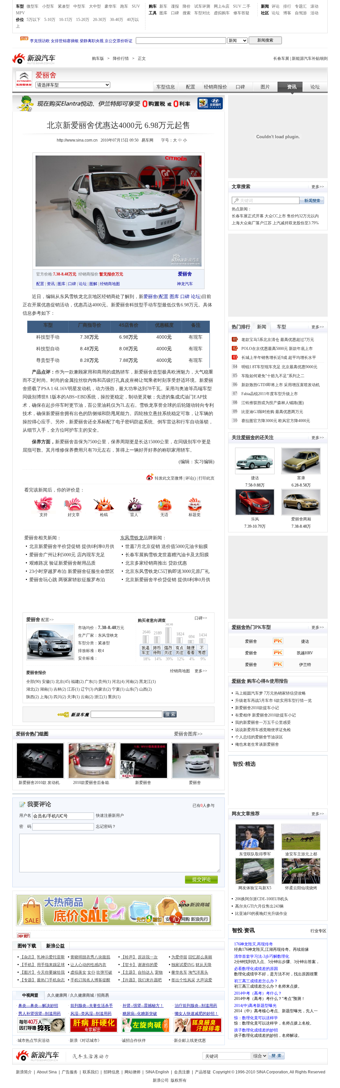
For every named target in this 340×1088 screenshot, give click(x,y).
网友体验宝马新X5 (254, 888)
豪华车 (111, 6)
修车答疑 (241, 13)
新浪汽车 (34, 58)
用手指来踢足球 (51, 964)
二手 (246, 6)
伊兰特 (305, 664)
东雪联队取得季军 (255, 854)
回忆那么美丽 (200, 957)
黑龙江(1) (147, 681)
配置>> (47, 619)
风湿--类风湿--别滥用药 (91, 1013)
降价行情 (121, 58)
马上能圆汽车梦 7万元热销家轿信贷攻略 (270, 693)
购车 (153, 6)
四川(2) (59, 697)
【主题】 (129, 972)
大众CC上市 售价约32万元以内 (292, 216)
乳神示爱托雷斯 (51, 957)
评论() (190, 478)
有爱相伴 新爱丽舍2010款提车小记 (265, 715)
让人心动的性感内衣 (88, 964)
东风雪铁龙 (131, 537)
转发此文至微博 (169, 478)
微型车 (33, 6)
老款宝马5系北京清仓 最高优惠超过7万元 (277, 339)
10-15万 (65, 19)
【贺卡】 (129, 964)
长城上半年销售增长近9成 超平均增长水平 (278, 357)
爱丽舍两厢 (301, 519)
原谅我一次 (148, 957)
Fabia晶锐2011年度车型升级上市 (269, 393)
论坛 (276, 13)
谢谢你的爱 (148, 964)
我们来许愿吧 (150, 980)
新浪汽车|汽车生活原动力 (90, 1056)
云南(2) (87, 697)
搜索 (187, 13)
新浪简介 (24, 1072)
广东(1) (91, 681)
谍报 (175, 6)
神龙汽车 (185, 283)
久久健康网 (57, 995)
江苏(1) (73, 689)
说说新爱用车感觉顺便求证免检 (263, 729)
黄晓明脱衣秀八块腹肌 (90, 957)
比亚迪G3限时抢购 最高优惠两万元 (272, 411)
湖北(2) (32, 689)
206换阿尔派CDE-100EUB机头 (261, 899)
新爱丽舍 (143, 782)
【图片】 (28, 972)
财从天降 (204, 964)
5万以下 (34, 19)
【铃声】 (129, 957)
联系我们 (91, 1072)
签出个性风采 (183, 980)
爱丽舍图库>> (188, 733)
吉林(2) (59, 689)
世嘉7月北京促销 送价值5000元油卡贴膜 (166, 546)
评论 (276, 6)
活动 (314, 13)
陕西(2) (32, 697)
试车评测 (202, 6)
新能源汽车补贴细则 (310, 58)
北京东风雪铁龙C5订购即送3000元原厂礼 (167, 571)
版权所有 (179, 1080)
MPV (20, 13)
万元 (111, 627)
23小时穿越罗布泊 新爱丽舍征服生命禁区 (71, 571)
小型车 (48, 6)
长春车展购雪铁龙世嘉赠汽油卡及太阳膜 (167, 554)
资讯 (292, 86)
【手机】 (28, 964)
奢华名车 (179, 972)
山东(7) (132, 689)
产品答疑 (203, 1072)
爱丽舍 (46, 75)
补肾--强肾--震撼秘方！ (143, 1005)
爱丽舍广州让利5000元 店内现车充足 (67, 554)
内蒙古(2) (102, 689)
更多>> (201, 671)
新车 (163, 6)
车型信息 (165, 86)
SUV (136, 6)
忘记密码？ (106, 826)
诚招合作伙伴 (134, 1040)
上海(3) (46, 697)
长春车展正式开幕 (248, 216)
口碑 (175, 13)
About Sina (47, 1072)
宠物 (159, 972)
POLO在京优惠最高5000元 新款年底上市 (277, 348)
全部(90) (33, 681)
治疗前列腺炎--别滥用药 (196, 1005)
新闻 (265, 6)
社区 (265, 13)
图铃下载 (27, 945)
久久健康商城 (82, 995)
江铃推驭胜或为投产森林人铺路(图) (272, 402)
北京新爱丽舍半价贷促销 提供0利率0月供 (71, 546)
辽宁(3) (87, 689)
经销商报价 (215, 86)
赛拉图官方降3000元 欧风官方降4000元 (275, 420)
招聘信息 (112, 1072)
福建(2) (77, 681)
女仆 (91, 972)
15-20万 (82, 19)
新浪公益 (55, 945)
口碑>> (201, 618)
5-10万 (49, 19)
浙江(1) (100, 697)
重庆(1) (114, 697)
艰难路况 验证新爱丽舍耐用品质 (62, 563)
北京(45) (62, 681)
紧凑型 (64, 6)
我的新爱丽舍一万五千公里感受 (263, 722)
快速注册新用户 (110, 815)
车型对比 (202, 13)
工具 (153, 13)
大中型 (95, 6)
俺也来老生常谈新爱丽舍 (257, 744)
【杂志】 (28, 957)
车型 (20, 6)
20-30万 (99, 19)
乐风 (255, 519)
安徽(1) (48, 681)
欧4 (101, 650)
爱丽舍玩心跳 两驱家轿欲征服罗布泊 (67, 579)
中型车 (79, 6)
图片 (265, 86)
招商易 (103, 995)
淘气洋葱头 (198, 972)
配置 (190, 86)
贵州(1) (104, 681)
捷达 (255, 478)
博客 (287, 13)
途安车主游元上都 (301, 854)
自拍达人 (146, 972)
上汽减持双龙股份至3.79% (296, 223)
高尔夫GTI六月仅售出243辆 (259, 906)
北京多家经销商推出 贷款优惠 (156, 563)
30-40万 (116, 19)
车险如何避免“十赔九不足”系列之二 (272, 376)
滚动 (314, 6)
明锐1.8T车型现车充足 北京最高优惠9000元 (279, 367)
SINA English (157, 1072)
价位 (20, 19)
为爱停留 (179, 957)
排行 (287, 6)
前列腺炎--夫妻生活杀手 (91, 1005)
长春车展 (281, 58)
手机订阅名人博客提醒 (90, 980)
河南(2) (132, 681)
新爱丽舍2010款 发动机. (39, 782)
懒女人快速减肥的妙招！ (196, 1013)
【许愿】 (129, 980)
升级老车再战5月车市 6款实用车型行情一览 (273, 700)
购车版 (98, 58)
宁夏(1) (118, 689)
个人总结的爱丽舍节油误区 (259, 737)
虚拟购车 (222, 13)
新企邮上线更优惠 (190, 1040)
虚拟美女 (78, 972)
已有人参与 (203, 805)
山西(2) (145, 689)
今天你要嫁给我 (51, 972)
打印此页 (206, 478)
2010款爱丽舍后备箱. (91, 782)
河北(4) (118, 681)
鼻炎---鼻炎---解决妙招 (38, 1005)
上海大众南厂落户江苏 (252, 223)
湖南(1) (46, 689)
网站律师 (132, 1072)
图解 (93, 283)
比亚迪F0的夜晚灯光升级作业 (261, 913)
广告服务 (70, 1072)
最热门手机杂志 (51, 980)
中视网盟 (30, 995)
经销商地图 (110, 283)
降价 (187, 6)
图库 (163, 13)
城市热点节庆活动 (33, 1040)
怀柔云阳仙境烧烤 (301, 888)
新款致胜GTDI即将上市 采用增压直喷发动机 (280, 384)
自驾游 (301, 13)
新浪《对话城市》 (86, 1040)
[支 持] (43, 504)
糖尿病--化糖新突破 (140, 1013)
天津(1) (73, 697)
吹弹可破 (104, 972)
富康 (301, 478)
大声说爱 (204, 980)
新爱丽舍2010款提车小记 (257, 708)
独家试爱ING (183, 964)
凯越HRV (305, 653)
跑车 (124, 6)
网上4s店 (221, 6)
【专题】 (28, 980)
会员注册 (182, 1072)
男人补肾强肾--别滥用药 (39, 1013)
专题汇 (301, 6)
